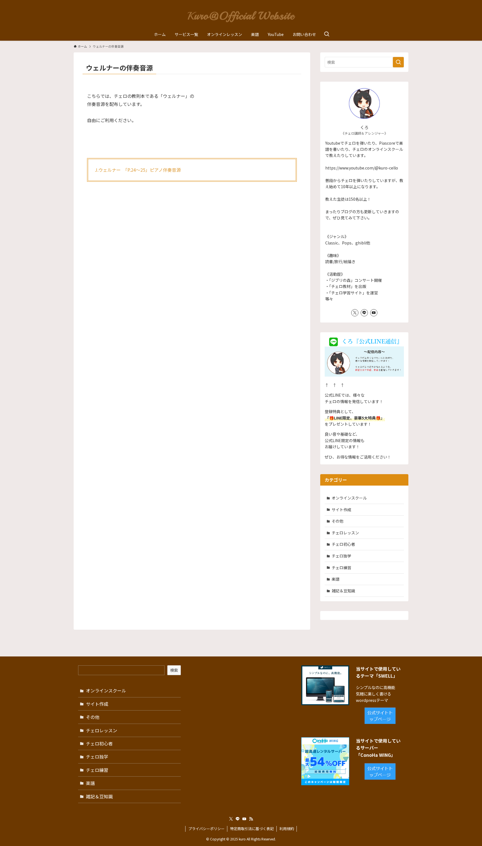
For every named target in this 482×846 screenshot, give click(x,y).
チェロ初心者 (343, 544)
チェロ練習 (341, 567)
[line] (364, 312)
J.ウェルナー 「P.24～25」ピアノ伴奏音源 (138, 169)
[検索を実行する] (398, 62)
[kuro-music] (241, 15)
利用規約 (286, 828)
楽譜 (335, 579)
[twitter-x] (354, 312)
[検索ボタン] (326, 34)
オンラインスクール (349, 498)
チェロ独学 (341, 556)
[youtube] (373, 312)
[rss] (251, 818)
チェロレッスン (345, 532)
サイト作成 (341, 509)
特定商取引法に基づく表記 (252, 828)
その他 (337, 521)
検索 (174, 670)
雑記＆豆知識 (343, 590)
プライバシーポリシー (206, 828)
